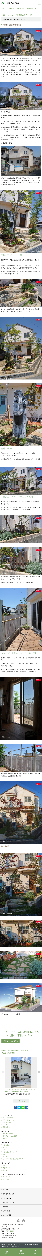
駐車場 (5, 1170)
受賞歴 (5, 1138)
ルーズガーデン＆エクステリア (13, 1159)
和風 (4, 1154)
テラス (5, 1125)
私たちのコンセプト (9, 1194)
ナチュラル (6, 1145)
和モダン (5, 1156)
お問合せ (7, 1253)
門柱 (4, 1165)
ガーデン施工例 (8, 1118)
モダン (5, 1149)
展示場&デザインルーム (10, 1202)
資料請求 (21, 1253)
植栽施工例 (6, 1127)
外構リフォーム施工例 (10, 1136)
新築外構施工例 (8, 1133)
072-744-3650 (10, 1231)
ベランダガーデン (8, 1120)
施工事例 (5, 1190)
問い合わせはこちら (11, 1041)
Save (39, 31)
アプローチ (6, 1168)
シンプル (5, 1147)
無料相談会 (6, 1211)
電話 (35, 1253)
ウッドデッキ (7, 1122)
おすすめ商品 (7, 1198)
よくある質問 (7, 1215)
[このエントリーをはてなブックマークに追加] (26, 1107)
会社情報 (5, 1207)
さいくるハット (8, 1179)
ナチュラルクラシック (10, 1152)
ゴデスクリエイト (14, 1246)
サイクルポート (8, 1177)
